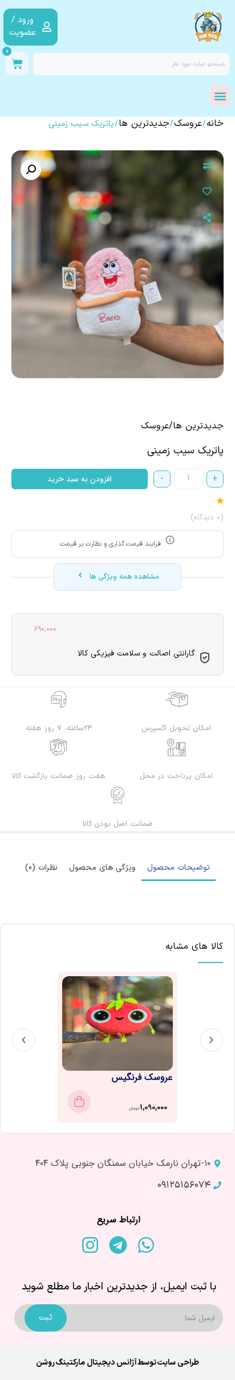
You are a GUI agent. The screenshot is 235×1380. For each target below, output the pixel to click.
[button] (219, 96)
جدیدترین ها (144, 123)
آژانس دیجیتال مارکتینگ (96, 1363)
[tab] (178, 868)
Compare (207, 166)
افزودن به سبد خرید (79, 479)
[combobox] (131, 64)
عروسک (188, 123)
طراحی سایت (178, 1363)
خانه (215, 123)
